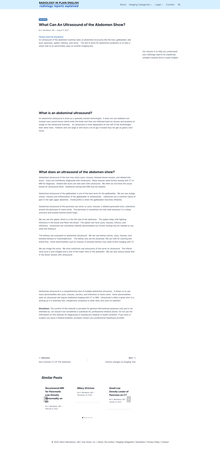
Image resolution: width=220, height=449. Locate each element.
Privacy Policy (153, 442)
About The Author (106, 442)
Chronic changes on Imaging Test (120, 360)
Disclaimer (140, 442)
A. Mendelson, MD (48, 30)
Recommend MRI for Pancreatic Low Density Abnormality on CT (54, 395)
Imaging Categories (125, 442)
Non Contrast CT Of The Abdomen (55, 360)
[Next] (129, 399)
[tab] (82, 417)
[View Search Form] (179, 5)
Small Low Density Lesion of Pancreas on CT (118, 391)
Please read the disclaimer (51, 37)
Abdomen (43, 19)
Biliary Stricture (85, 388)
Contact (170, 4)
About (123, 4)
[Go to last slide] (46, 399)
